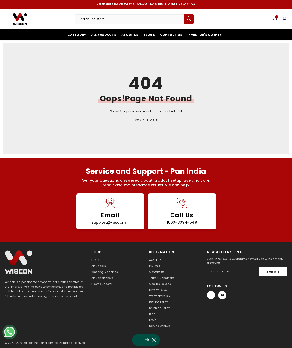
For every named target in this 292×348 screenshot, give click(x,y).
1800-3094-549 (182, 222)
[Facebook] (211, 295)
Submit (273, 271)
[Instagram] (222, 295)
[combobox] (129, 19)
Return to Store (146, 120)
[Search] (134, 19)
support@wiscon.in (110, 222)
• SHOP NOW (187, 4)
